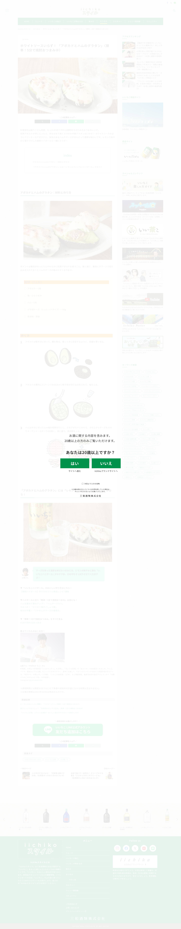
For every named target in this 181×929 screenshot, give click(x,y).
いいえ (106, 463)
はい (75, 463)
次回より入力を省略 (92, 483)
